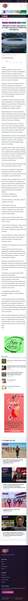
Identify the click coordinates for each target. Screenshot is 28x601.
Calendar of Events (6, 577)
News (3, 561)
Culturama (4, 575)
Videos (3, 568)
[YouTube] (25, 1)
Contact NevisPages (7, 592)
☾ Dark (18, 1)
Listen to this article (8, 57)
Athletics (7, 19)
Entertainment (4, 566)
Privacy (21, 597)
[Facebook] (21, 1)
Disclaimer (17, 597)
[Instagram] (23, 1)
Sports (3, 564)
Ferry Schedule (5, 579)
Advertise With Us (18, 599)
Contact (3, 582)
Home (3, 19)
